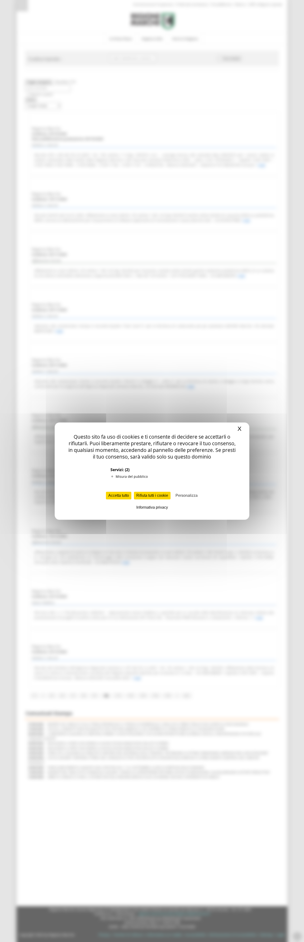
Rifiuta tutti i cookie (152, 495)
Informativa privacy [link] (152, 507)
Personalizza (187, 495)
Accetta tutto (118, 495)
